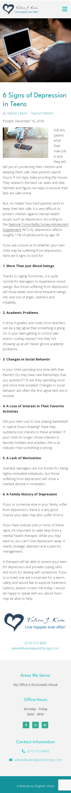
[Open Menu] (64, 9)
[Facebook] (26, 725)
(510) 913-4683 (36, 643)
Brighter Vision (44, 786)
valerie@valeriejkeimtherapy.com (35, 648)
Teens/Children (42, 113)
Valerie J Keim (17, 113)
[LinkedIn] (45, 725)
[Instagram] (35, 725)
